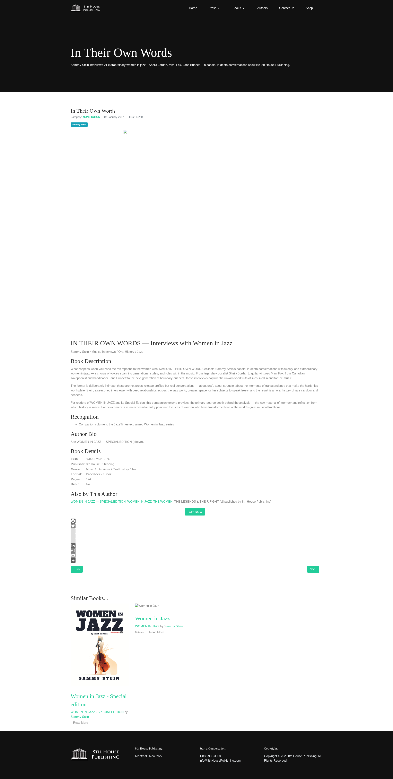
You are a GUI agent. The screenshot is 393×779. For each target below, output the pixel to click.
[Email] (195, 555)
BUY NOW (195, 511)
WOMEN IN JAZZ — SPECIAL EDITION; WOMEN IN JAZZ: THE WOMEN (122, 501)
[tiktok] (195, 540)
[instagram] (195, 530)
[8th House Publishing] (87, 8)
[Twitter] (195, 525)
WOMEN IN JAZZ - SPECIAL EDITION (97, 712)
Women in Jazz (152, 618)
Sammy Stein (79, 124)
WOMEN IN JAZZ (147, 626)
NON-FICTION (91, 117)
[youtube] (195, 535)
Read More (156, 632)
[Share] (195, 560)
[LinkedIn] (195, 545)
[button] (215, 8)
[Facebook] (195, 521)
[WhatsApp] (195, 550)
